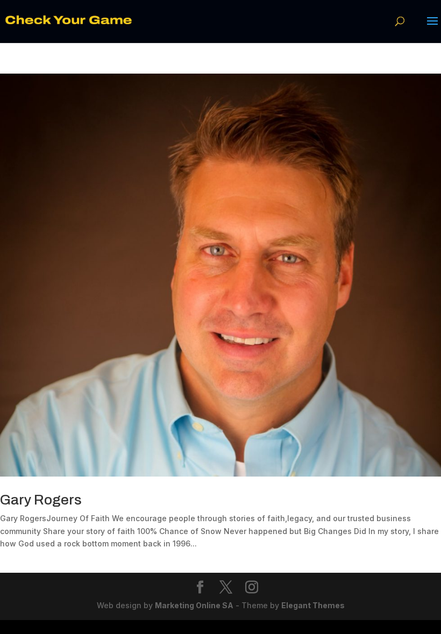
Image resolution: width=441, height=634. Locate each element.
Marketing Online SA (194, 605)
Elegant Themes (313, 605)
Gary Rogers (41, 499)
